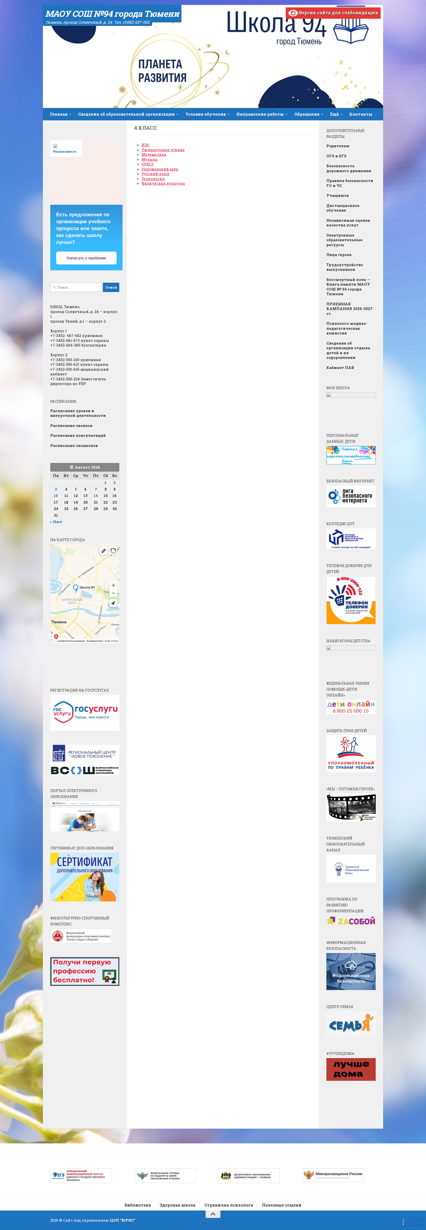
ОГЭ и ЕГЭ (336, 155)
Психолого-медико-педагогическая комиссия (346, 328)
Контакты (360, 114)
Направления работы (260, 114)
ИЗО (145, 144)
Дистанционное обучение (342, 208)
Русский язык (155, 173)
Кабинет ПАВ (340, 367)
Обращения (307, 114)
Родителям (338, 145)
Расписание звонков (71, 425)
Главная (59, 114)
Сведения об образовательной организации (126, 114)
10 (56, 495)
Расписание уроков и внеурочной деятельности (78, 413)
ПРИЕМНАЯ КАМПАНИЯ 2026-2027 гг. (349, 308)
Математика (154, 154)
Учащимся (337, 195)
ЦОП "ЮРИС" (122, 1220)
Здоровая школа (177, 1205)
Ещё (334, 114)
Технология (153, 178)
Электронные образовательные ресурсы (344, 240)
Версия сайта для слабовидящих (338, 13)
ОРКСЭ (148, 164)
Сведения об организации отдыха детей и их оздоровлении (348, 350)
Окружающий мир (160, 168)
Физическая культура (163, 183)
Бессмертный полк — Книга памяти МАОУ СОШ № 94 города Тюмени (348, 286)
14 (96, 495)
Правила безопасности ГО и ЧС (349, 183)
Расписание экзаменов (74, 445)
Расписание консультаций (78, 435)
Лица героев (339, 254)
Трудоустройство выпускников (344, 267)
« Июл (56, 521)
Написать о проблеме (86, 258)
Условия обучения (205, 114)
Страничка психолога (228, 1205)
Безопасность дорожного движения (348, 168)
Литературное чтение (163, 149)
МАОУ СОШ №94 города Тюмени (112, 13)
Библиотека (137, 1205)
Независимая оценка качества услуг (348, 223)
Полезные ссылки (282, 1205)
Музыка (150, 159)
